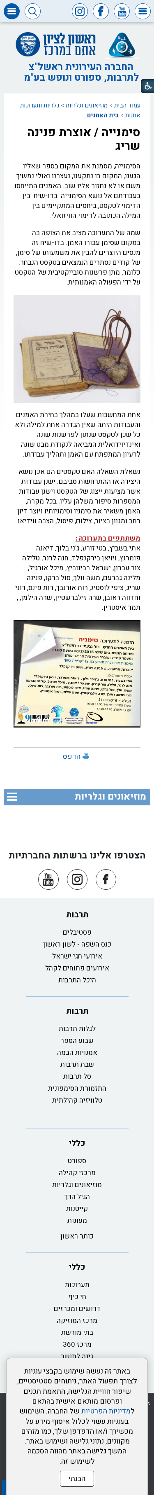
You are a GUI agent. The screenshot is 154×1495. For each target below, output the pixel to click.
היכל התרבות (77, 980)
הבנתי (77, 1478)
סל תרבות (77, 1076)
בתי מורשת (77, 1332)
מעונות (77, 1220)
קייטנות (77, 1208)
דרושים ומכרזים (77, 1309)
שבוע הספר (77, 1041)
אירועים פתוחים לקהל (77, 968)
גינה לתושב (77, 1356)
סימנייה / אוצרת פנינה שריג (83, 139)
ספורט (77, 1161)
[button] (142, 11)
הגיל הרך (77, 1197)
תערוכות (77, 1285)
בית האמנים (103, 115)
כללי (77, 1143)
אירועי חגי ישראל (77, 956)
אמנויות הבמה (77, 1052)
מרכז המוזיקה (77, 1320)
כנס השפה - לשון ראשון (77, 944)
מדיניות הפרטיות (106, 1411)
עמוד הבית (127, 105)
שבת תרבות (77, 1064)
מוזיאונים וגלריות (87, 105)
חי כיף (77, 1297)
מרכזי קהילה (77, 1173)
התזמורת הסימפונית (77, 1088)
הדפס (71, 756)
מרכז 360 (77, 1344)
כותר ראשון (77, 1236)
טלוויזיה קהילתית (77, 1100)
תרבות (77, 915)
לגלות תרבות (77, 1029)
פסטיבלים (77, 932)
